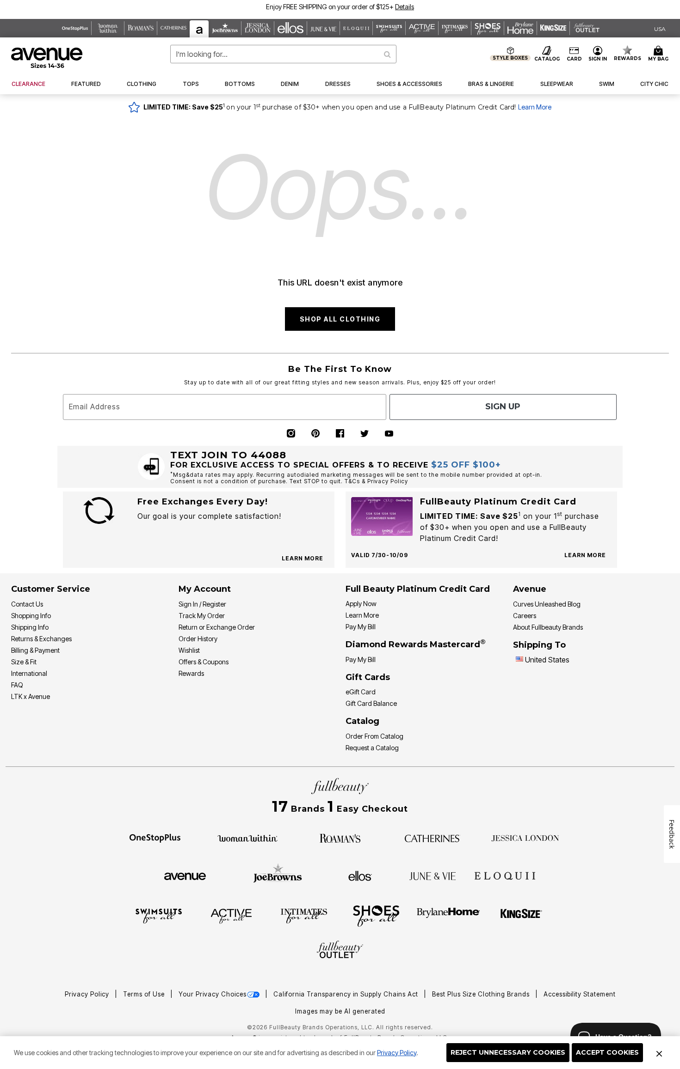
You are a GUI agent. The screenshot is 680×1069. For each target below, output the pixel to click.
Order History (198, 639)
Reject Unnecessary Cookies (508, 1052)
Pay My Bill (361, 627)
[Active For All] (231, 915)
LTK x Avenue (30, 696)
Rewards (191, 673)
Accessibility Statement (580, 994)
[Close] (659, 1052)
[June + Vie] (432, 875)
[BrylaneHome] (448, 915)
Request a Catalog (372, 748)
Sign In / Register (202, 604)
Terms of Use (145, 994)
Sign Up (502, 406)
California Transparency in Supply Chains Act (346, 994)
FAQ (17, 685)
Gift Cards (368, 677)
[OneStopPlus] (155, 837)
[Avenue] (185, 875)
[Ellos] (360, 875)
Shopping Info (31, 616)
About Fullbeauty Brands (548, 627)
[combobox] (283, 54)
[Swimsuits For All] (159, 915)
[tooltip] (75, 28)
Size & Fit (24, 662)
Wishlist (189, 650)
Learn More (534, 107)
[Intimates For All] (304, 915)
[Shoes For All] (376, 915)
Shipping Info (30, 627)
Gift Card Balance (371, 703)
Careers (524, 616)
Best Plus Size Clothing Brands (482, 994)
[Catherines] (432, 837)
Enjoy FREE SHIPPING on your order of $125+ (340, 7)
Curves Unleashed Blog (547, 604)
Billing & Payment (35, 650)
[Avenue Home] (47, 58)
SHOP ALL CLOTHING (340, 319)
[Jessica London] (525, 837)
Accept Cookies (607, 1052)
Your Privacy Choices (213, 994)
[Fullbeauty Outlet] (340, 950)
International (29, 673)
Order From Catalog (374, 736)
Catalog (362, 721)
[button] (404, 7)
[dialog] (660, 28)
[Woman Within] (247, 837)
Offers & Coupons (204, 662)
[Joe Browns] (277, 874)
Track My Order (202, 616)
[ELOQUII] (505, 874)
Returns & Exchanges (41, 639)
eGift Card (361, 692)
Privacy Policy (396, 1053)
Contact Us (27, 604)
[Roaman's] (340, 837)
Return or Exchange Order (217, 627)
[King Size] (521, 915)
